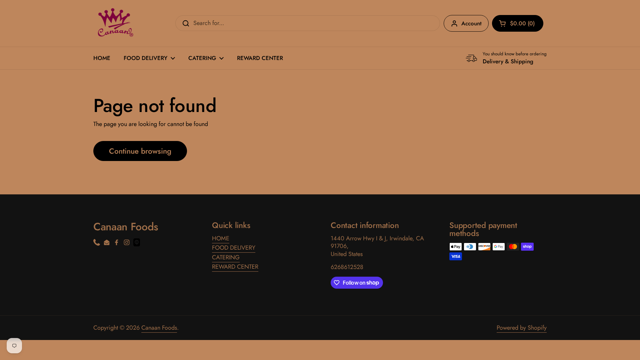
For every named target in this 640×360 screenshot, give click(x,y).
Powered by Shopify (522, 327)
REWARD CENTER (235, 266)
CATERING (226, 257)
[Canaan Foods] (114, 23)
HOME (220, 238)
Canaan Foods (159, 327)
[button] (517, 23)
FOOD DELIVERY (233, 247)
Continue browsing (140, 151)
